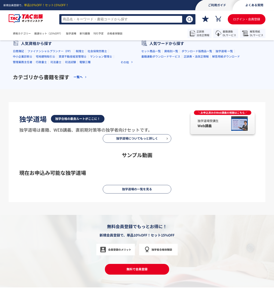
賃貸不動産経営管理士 (72, 56)
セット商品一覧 (151, 51)
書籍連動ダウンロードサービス (160, 56)
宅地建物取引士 (45, 56)
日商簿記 (18, 51)
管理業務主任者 (22, 62)
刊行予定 (98, 33)
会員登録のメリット (119, 249)
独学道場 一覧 (224, 51)
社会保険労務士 (97, 51)
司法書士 (55, 62)
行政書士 (41, 62)
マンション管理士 (101, 56)
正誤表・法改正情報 (196, 56)
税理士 (80, 51)
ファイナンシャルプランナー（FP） (49, 51)
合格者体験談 (114, 33)
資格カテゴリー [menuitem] (22, 33)
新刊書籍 (85, 33)
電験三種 (85, 62)
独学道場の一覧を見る (137, 189)
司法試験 (70, 62)
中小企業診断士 (22, 56)
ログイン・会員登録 (246, 19)
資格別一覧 (171, 51)
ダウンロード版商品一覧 (197, 51)
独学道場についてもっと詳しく (137, 138)
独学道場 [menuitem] (71, 33)
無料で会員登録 (137, 269)
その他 (125, 62)
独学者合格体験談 (162, 249)
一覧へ (78, 77)
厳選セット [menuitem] (48, 33)
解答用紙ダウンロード (226, 56)
